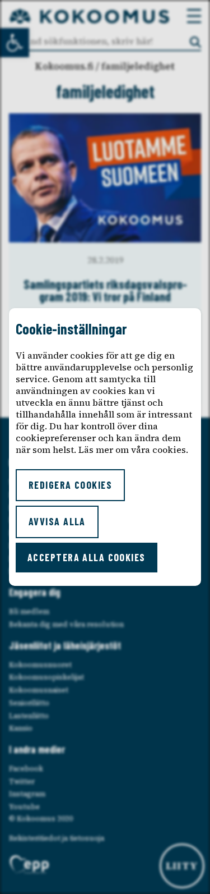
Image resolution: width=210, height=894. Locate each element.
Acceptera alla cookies (86, 557)
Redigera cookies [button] (70, 485)
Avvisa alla (57, 521)
